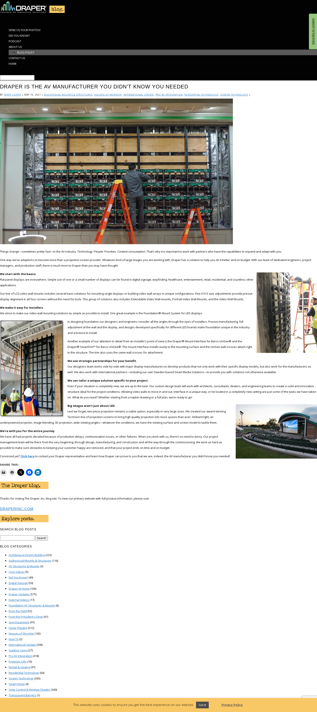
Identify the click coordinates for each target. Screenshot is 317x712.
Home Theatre (18, 628)
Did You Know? (18, 577)
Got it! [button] (202, 705)
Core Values (17, 572)
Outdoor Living (18, 650)
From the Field (18, 611)
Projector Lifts (18, 661)
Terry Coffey (12, 94)
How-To (14, 639)
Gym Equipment (19, 622)
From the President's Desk (26, 617)
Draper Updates (19, 594)
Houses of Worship (108, 94)
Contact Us (17, 58)
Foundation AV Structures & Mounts (32, 605)
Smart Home (17, 684)
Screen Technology (234, 94)
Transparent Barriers (22, 695)
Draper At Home (19, 589)
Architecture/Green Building (27, 555)
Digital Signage (18, 583)
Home (13, 64)
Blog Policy (25, 52)
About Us (15, 47)
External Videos (19, 600)
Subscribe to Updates (313, 31)
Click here (27, 456)
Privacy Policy (232, 705)
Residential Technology (201, 94)
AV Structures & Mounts (24, 566)
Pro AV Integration (169, 94)
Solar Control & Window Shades (29, 690)
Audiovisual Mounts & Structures (68, 94)
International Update (138, 94)
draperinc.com (16, 509)
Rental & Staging (19, 667)
